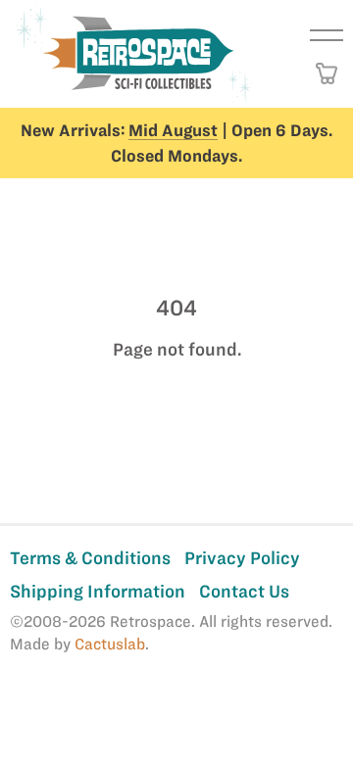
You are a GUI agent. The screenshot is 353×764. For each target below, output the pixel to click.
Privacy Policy (242, 558)
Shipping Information (97, 591)
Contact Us (244, 591)
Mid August (173, 130)
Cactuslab (110, 644)
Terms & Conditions (90, 558)
